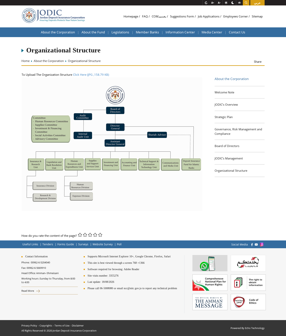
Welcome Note (224, 92)
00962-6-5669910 (36, 268)
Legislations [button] (120, 32)
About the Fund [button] (93, 32)
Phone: (26, 262)
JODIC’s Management (229, 158)
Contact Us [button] (237, 32)
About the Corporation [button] (58, 32)
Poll (119, 244)
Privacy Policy (29, 325)
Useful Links (30, 244)
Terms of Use (61, 325)
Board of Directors (227, 146)
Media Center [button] (212, 32)
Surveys (83, 244)
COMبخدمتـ (159, 16)
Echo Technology (255, 328)
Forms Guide (65, 244)
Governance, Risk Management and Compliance (238, 131)
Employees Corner (236, 16)
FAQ (145, 16)
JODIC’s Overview (226, 104)
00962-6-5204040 (40, 262)
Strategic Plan (224, 117)
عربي (257, 3)
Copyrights (45, 325)
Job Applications (209, 16)
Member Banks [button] (147, 32)
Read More (28, 290)
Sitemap (257, 16)
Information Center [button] (180, 32)
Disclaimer (78, 325)
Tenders (47, 244)
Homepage (131, 16)
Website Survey (103, 244)
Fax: (23, 268)
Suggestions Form (182, 16)
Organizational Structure (231, 170)
